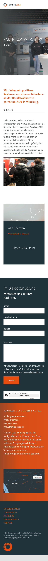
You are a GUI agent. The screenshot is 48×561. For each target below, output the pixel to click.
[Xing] (26, 255)
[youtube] (10, 462)
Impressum (6, 535)
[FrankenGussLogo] (12, 4)
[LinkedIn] (18, 255)
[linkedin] (15, 462)
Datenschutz (15, 535)
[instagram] (4, 462)
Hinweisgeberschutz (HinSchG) (29, 535)
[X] (10, 255)
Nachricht (7, 342)
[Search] (37, 5)
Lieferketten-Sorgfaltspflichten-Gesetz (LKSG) (16, 538)
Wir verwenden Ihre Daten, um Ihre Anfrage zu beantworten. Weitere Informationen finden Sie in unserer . (23, 369)
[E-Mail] (34, 255)
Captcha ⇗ (34, 398)
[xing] (20, 462)
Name (6, 306)
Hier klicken (24, 396)
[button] (23, 526)
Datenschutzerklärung (33, 372)
